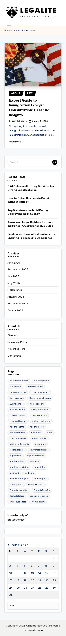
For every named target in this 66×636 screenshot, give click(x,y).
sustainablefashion (39, 496)
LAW (30, 93)
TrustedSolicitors (18, 502)
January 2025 (16, 296)
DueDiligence (16, 404)
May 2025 (14, 283)
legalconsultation (35, 456)
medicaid (14, 473)
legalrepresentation (19, 467)
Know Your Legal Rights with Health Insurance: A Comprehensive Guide (31, 223)
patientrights (40, 479)
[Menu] (8, 25)
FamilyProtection (18, 415)
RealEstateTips (17, 496)
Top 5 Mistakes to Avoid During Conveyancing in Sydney (28, 211)
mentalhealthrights (19, 479)
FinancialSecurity (18, 421)
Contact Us (14, 355)
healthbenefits (17, 427)
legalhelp (34, 461)
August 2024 (15, 310)
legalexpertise (17, 461)
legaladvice (15, 456)
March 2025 (15, 289)
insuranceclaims (39, 438)
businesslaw (15, 386)
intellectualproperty (19, 444)
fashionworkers (39, 415)
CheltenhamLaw (18, 392)
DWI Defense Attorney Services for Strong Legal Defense (31, 187)
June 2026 (14, 262)
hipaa (49, 433)
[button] (54, 162)
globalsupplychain (41, 421)
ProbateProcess (35, 484)
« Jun (12, 605)
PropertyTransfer (42, 490)
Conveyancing (17, 398)
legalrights (40, 467)
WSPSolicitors (38, 502)
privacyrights (16, 484)
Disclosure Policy (17, 342)
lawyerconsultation (39, 450)
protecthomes (16, 519)
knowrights (40, 444)
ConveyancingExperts (40, 398)
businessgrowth (41, 381)
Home (7, 30)
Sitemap (13, 335)
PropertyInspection (19, 490)
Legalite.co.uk (35, 630)
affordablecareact (19, 381)
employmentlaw (17, 409)
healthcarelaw (37, 427)
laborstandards (17, 450)
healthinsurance (17, 433)
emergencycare (36, 404)
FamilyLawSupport (40, 409)
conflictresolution (40, 392)
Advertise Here (16, 348)
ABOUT (16, 93)
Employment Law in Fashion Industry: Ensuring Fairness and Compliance (32, 235)
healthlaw (36, 433)
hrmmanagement (18, 438)
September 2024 (18, 303)
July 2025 (13, 276)
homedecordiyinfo (19, 515)
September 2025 (18, 269)
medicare (29, 473)
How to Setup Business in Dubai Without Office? (28, 199)
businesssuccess (35, 386)
